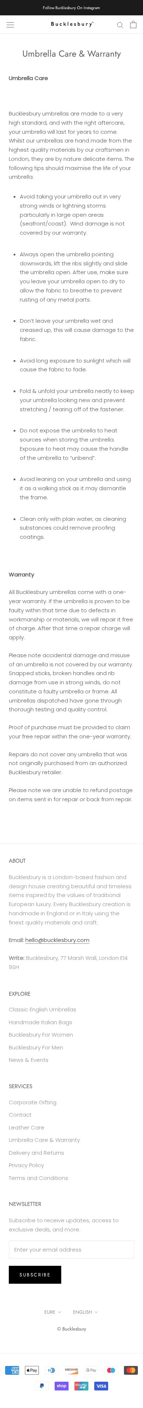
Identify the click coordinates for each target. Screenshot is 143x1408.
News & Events (28, 1060)
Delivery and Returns (36, 1153)
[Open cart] (133, 24)
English (82, 1312)
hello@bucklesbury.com (57, 940)
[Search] (120, 24)
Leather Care (26, 1127)
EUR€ (49, 1312)
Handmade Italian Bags (40, 1022)
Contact (20, 1115)
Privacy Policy (26, 1165)
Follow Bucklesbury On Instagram (71, 8)
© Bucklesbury (71, 1328)
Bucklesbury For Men (36, 1047)
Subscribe (35, 1274)
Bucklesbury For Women (41, 1034)
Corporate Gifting (32, 1102)
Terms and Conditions (38, 1178)
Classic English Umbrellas (42, 1009)
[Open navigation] (10, 24)
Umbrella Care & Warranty (44, 1140)
